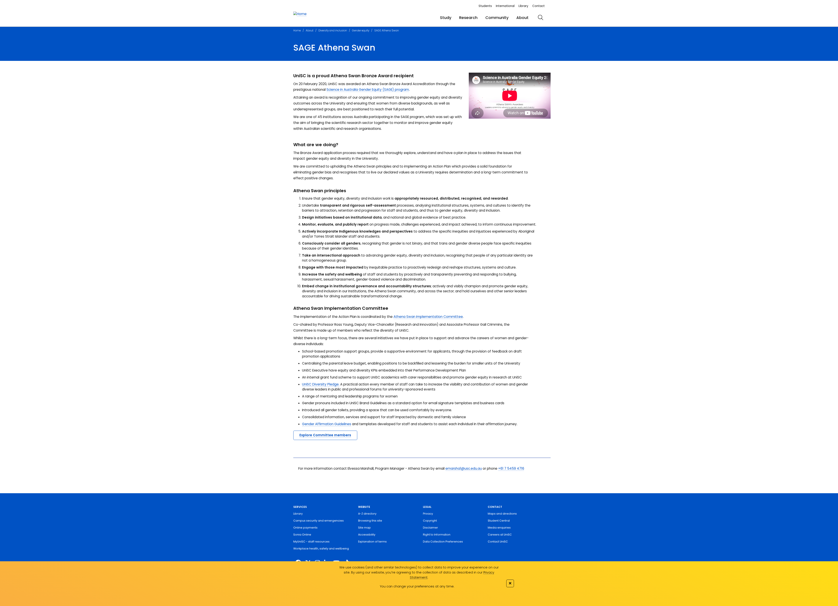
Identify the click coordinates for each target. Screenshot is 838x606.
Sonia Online (302, 534)
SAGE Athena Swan (386, 30)
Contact (538, 6)
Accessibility (366, 534)
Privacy (428, 513)
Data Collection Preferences (443, 541)
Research (468, 17)
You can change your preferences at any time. (417, 586)
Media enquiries (499, 527)
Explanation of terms (372, 541)
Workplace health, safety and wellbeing (321, 548)
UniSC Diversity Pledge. (320, 384)
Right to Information (436, 534)
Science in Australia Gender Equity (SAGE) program (367, 89)
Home (297, 30)
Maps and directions (502, 513)
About (522, 17)
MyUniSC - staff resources (311, 541)
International (505, 6)
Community (496, 17)
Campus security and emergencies (318, 520)
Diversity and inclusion (332, 30)
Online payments (305, 527)
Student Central (499, 520)
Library (523, 6)
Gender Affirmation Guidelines (326, 424)
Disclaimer (430, 527)
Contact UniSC (498, 541)
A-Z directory (367, 513)
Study (445, 17)
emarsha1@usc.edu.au (463, 468)
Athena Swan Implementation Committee (428, 316)
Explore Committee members (325, 435)
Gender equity (360, 30)
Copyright (430, 520)
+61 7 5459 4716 (511, 468)
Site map (364, 527)
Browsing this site (370, 520)
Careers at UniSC (500, 534)
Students (485, 6)
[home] (300, 14)
